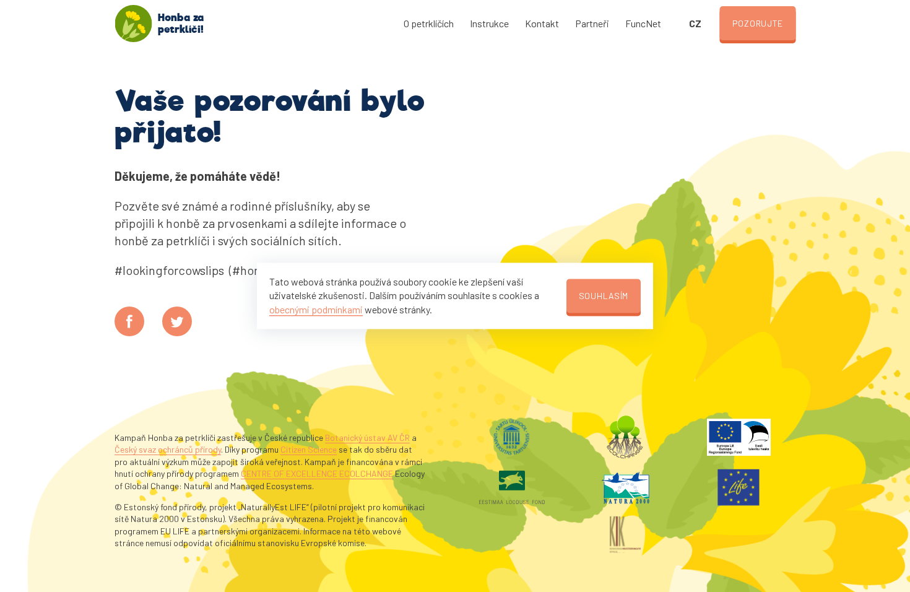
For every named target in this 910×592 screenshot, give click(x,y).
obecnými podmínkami (316, 309)
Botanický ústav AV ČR (367, 437)
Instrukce (489, 23)
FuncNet (643, 23)
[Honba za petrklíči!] (133, 23)
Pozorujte (757, 23)
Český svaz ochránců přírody (168, 449)
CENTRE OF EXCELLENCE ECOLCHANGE (317, 473)
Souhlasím (603, 295)
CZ (695, 23)
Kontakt (542, 23)
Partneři (592, 23)
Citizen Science (308, 449)
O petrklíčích (429, 23)
